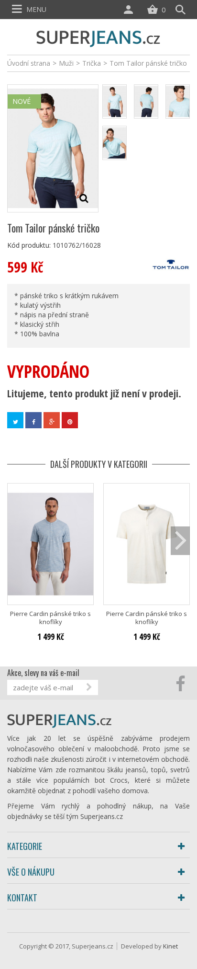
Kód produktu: (29, 245)
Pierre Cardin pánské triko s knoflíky (50, 618)
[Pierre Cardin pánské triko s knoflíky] (50, 544)
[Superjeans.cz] (98, 37)
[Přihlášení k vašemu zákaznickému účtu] (130, 9)
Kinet (170, 946)
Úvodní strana (28, 63)
